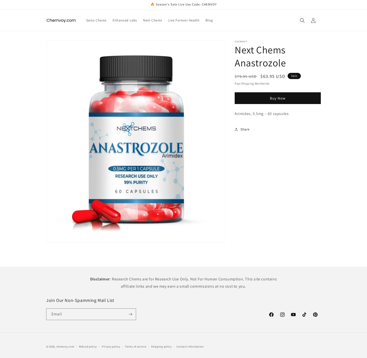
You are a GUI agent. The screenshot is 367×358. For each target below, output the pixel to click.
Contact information (190, 346)
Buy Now (278, 98)
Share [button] (245, 129)
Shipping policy (161, 346)
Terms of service (135, 346)
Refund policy (88, 346)
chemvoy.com (65, 346)
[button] (302, 20)
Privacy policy (111, 346)
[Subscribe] (130, 314)
